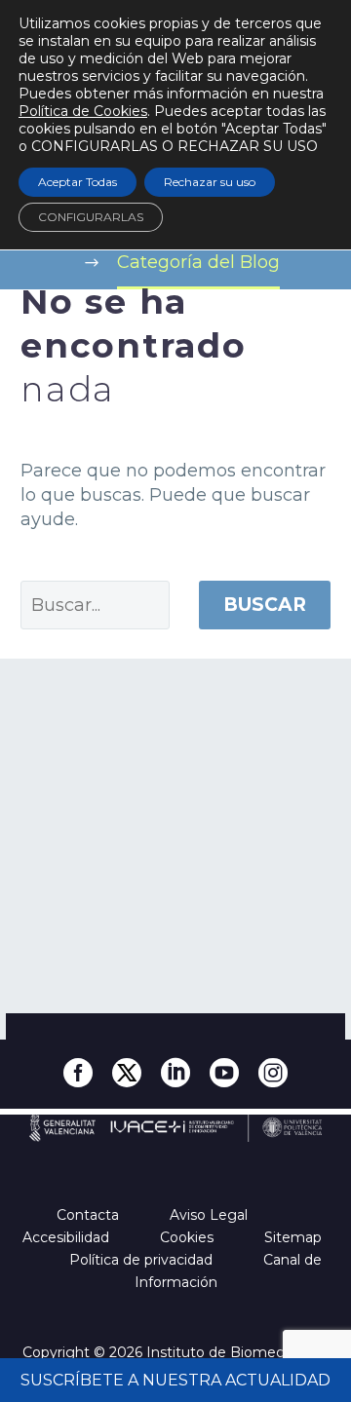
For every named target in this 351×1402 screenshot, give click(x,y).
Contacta (90, 1215)
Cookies (188, 1237)
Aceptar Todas (77, 181)
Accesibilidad (67, 1237)
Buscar (264, 604)
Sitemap (295, 1237)
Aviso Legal (211, 1215)
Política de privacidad (142, 1260)
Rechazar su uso (209, 181)
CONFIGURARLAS (90, 216)
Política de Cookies (83, 111)
